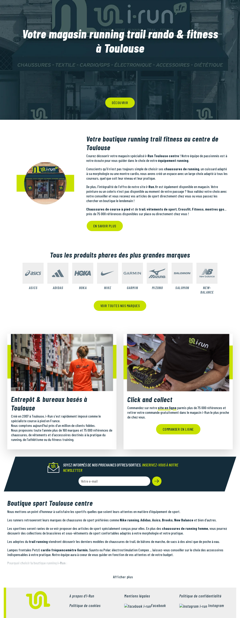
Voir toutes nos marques (120, 305)
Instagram (215, 605)
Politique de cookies (85, 605)
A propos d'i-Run (81, 595)
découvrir (120, 102)
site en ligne (167, 407)
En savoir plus (104, 226)
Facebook (158, 605)
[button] (156, 481)
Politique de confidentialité (200, 595)
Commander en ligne (178, 429)
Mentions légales (137, 595)
